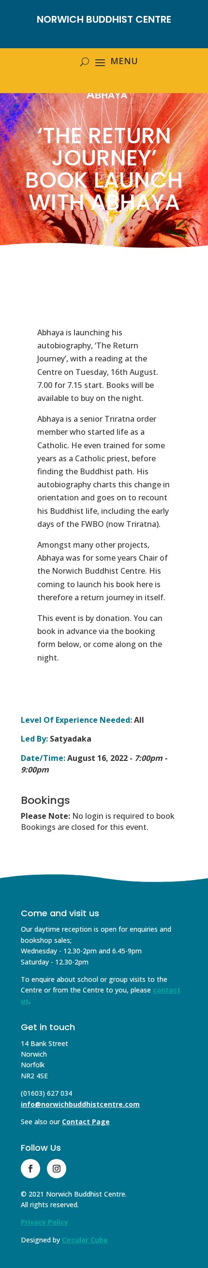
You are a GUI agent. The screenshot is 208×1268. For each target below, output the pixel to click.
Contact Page (86, 1121)
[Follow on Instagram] (56, 1168)
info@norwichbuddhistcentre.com (80, 1104)
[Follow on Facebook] (30, 1168)
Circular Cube (85, 1239)
